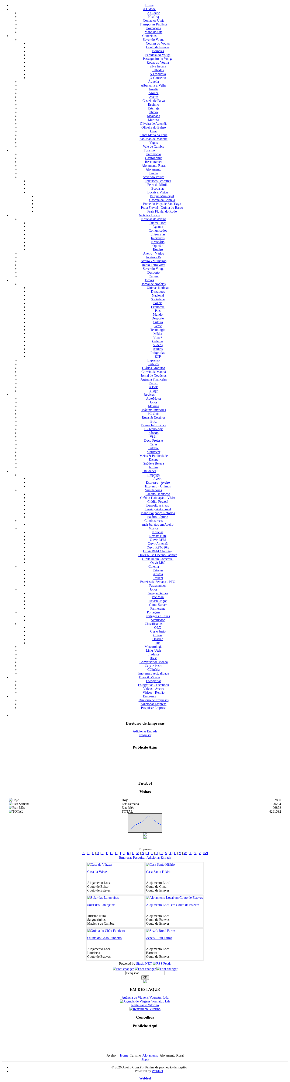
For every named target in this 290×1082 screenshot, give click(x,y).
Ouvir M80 (157, 562)
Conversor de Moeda (153, 662)
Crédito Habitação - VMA (157, 498)
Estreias (158, 570)
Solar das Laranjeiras (101, 905)
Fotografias (153, 681)
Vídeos (158, 345)
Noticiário (158, 242)
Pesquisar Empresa (153, 708)
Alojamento (153, 169)
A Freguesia (158, 74)
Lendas (153, 173)
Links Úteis (153, 650)
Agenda (157, 226)
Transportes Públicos (154, 24)
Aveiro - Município (153, 261)
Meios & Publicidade (153, 456)
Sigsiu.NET (144, 963)
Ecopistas (157, 188)
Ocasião (157, 639)
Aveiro (153, 97)
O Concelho (158, 78)
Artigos (158, 574)
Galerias (157, 341)
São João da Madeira (153, 139)
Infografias (158, 352)
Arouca (154, 93)
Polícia (157, 303)
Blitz (153, 421)
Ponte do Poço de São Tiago (162, 204)
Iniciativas (158, 238)
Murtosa (153, 120)
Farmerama (157, 608)
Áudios (158, 349)
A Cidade (149, 9)
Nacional (158, 295)
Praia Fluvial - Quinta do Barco (162, 207)
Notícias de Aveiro (153, 219)
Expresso (153, 360)
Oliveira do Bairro (153, 127)
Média (157, 333)
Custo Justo (158, 631)
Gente (158, 326)
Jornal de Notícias (154, 284)
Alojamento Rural (154, 165)
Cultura (154, 276)
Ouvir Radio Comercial (157, 559)
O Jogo (153, 391)
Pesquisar (145, 735)
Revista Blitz (157, 536)
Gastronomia (153, 158)
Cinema (153, 566)
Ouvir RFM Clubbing (157, 551)
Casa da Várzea (97, 871)
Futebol (153, 448)
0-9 (205, 853)
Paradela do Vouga (157, 55)
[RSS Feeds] (162, 963)
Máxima (153, 406)
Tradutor (153, 654)
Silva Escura (157, 66)
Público (153, 364)
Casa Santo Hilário (158, 871)
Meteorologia (153, 646)
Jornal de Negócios (153, 375)
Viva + (157, 337)
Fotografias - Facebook (153, 685)
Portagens (153, 612)
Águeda (153, 81)
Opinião (157, 246)
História (153, 16)
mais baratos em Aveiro (157, 524)
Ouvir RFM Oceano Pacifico (157, 555)
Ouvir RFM (158, 540)
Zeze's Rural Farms (159, 938)
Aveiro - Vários (153, 253)
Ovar (153, 131)
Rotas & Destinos (153, 417)
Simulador (158, 620)
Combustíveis (153, 520)
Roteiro (158, 249)
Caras (153, 444)
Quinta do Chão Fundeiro (104, 938)
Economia (158, 307)
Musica (153, 528)
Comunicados (158, 230)
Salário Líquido (157, 517)
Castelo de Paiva (153, 100)
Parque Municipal (162, 196)
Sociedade (158, 299)
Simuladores (153, 490)
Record (153, 383)
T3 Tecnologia (153, 429)
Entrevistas (158, 234)
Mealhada (153, 116)
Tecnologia (157, 330)
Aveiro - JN (153, 257)
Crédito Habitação (158, 494)
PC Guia (153, 414)
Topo (145, 1056)
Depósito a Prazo (157, 505)
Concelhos (149, 36)
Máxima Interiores (153, 410)
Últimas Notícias (158, 288)
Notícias (157, 532)
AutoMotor (153, 398)
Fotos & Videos (149, 677)
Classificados (153, 624)
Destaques (158, 291)
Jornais (149, 280)
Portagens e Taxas (158, 616)
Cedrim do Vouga (158, 43)
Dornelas (158, 51)
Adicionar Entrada (145, 731)
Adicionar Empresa (153, 704)
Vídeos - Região (154, 692)
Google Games (158, 593)
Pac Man (158, 597)
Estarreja (153, 108)
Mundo (158, 314)
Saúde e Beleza (153, 463)
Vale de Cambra (153, 146)
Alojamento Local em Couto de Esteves (172, 905)
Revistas (149, 394)
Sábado (154, 433)
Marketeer (153, 452)
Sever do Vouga (153, 39)
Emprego (153, 475)
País (157, 310)
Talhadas (158, 70)
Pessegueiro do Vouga (158, 58)
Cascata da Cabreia (162, 200)
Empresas (149, 696)
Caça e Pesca (153, 666)
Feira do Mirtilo (157, 184)
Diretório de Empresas (154, 700)
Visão (153, 436)
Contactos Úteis (153, 20)
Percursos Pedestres (158, 181)
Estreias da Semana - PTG (157, 582)
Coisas (157, 635)
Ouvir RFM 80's (158, 547)
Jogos (153, 402)
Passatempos (157, 585)
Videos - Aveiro (153, 688)
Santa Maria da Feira (154, 135)
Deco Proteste (153, 440)
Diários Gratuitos (153, 368)
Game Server (158, 604)
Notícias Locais (149, 215)
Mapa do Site (153, 32)
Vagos (153, 142)
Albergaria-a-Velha (153, 85)
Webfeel (157, 1067)
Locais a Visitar (157, 192)
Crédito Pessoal (157, 501)
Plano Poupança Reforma (158, 513)
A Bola (153, 387)
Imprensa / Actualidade (153, 673)
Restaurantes (153, 162)
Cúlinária (153, 669)
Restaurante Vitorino (145, 1002)
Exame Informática (153, 425)
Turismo (149, 150)
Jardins (153, 467)
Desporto (153, 272)
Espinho (153, 104)
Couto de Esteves (157, 47)
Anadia (153, 89)
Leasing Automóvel (158, 509)
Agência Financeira (154, 379)
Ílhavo (153, 112)
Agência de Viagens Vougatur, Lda (145, 994)
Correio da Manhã (153, 372)
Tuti (157, 643)
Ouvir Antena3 (158, 543)
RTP (158, 356)
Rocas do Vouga (158, 62)
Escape (153, 459)
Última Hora (157, 223)
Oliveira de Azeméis (153, 123)
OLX (157, 627)
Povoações (153, 28)
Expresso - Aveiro (158, 482)
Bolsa (153, 658)
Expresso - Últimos (158, 486)
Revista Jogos (158, 601)
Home (149, 5)
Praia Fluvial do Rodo (162, 211)
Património (153, 154)
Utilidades (149, 471)
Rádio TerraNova (153, 265)
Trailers (158, 578)
